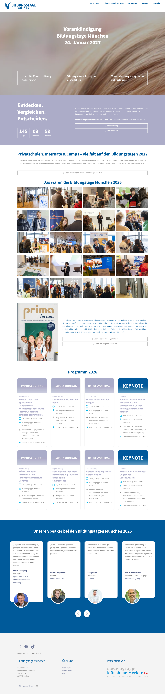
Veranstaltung (112, 125)
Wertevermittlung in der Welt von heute (98, 473)
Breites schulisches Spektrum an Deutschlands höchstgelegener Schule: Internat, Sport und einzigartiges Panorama (31, 407)
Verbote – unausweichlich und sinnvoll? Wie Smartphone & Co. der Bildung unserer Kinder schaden (132, 405)
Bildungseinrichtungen (114, 3)
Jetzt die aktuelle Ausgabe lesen (106, 339)
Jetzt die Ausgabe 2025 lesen (106, 343)
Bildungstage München (26, 686)
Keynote (123, 396)
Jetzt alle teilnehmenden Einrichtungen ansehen (83, 173)
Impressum (66, 668)
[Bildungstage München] (20, 8)
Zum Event (95, 3)
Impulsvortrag (24, 396)
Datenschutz (67, 670)
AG (63, 673)
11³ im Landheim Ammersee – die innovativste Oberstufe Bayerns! (30, 476)
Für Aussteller (112, 130)
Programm (132, 3)
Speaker (145, 3)
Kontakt (156, 3)
